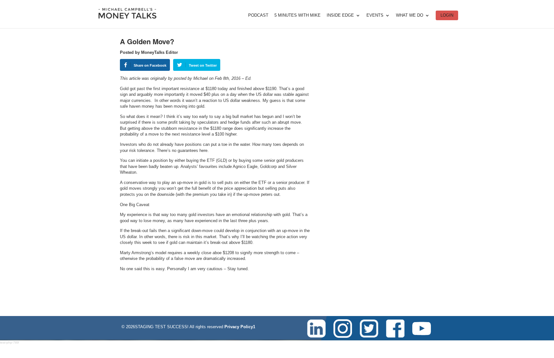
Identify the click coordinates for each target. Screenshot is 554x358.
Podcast (258, 15)
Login (447, 15)
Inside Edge (340, 15)
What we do (409, 15)
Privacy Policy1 (239, 326)
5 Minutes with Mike (297, 15)
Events (374, 15)
